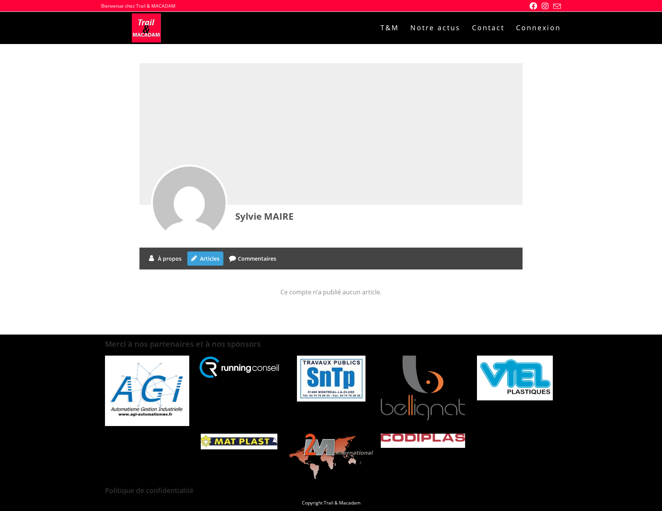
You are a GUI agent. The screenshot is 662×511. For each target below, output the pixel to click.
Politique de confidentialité (149, 490)
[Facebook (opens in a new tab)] (533, 6)
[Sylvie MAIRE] (189, 203)
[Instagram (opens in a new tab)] (545, 6)
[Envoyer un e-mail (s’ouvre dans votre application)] (556, 6)
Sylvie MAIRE (264, 216)
